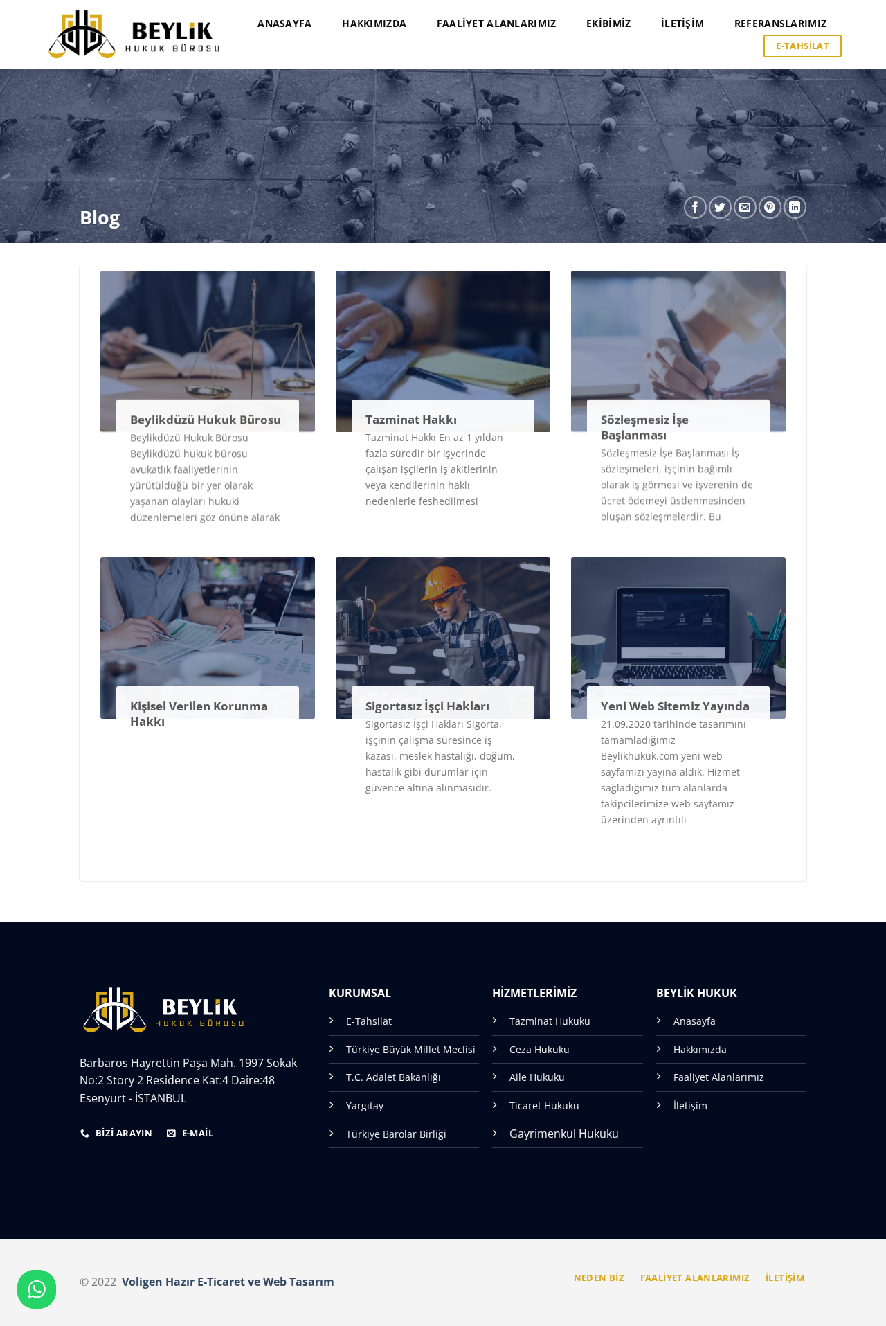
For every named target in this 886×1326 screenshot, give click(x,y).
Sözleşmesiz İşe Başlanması (645, 427)
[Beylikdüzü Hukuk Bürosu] (134, 34)
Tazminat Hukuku (549, 1021)
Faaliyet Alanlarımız (497, 23)
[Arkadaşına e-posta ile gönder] (745, 207)
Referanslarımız (780, 23)
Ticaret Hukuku (544, 1105)
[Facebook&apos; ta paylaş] (695, 207)
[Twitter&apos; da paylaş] (720, 207)
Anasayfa (284, 23)
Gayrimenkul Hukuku (564, 1133)
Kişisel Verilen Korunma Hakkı (199, 713)
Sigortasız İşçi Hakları (427, 706)
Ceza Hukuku (539, 1049)
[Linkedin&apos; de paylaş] (795, 207)
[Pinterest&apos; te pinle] (770, 207)
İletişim (682, 23)
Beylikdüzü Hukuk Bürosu (205, 419)
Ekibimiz (608, 23)
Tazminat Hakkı (411, 419)
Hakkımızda (374, 23)
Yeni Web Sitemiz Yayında (675, 706)
